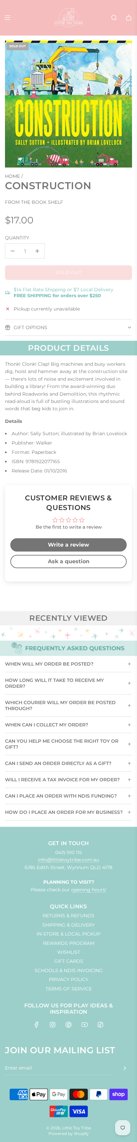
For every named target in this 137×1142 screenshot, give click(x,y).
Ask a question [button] (68, 561)
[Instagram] (52, 1024)
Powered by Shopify (69, 1133)
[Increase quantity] (37, 251)
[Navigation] (7, 17)
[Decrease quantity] (12, 251)
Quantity (17, 238)
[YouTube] (84, 1024)
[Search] (114, 17)
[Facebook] (36, 1024)
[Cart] (128, 17)
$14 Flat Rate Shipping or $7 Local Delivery (63, 293)
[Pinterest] (68, 1024)
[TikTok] (100, 1024)
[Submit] (124, 1068)
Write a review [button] (68, 545)
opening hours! (88, 890)
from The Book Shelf (34, 202)
